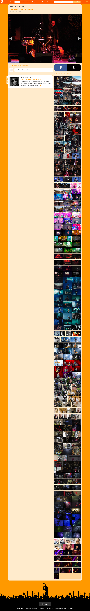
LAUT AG (27, 608)
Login (87, 1)
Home (11, 1)
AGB (65, 608)
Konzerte (41, 1)
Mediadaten (50, 608)
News (17, 1)
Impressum (34, 608)
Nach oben (45, 604)
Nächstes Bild (45, 38)
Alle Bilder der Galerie (62, 73)
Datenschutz (42, 608)
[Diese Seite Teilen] (60, 67)
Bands (22, 1)
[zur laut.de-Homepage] (2, 2)
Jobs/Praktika (58, 608)
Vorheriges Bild (20, 38)
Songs (34, 1)
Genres (48, 1)
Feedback (70, 608)
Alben (28, 1)
